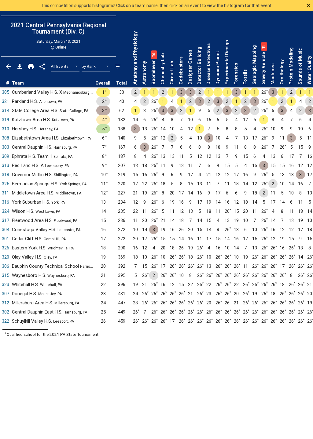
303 (5, 147)
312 (5, 303)
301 (5, 238)
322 (5, 321)
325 (5, 184)
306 (5, 266)
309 (5, 156)
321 (5, 101)
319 (5, 119)
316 (5, 202)
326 (5, 248)
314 (5, 110)
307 (5, 293)
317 (5, 220)
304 (5, 229)
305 (5, 92)
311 (5, 193)
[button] (153, 54)
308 (5, 138)
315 (5, 275)
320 (5, 257)
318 (5, 174)
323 (5, 284)
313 (5, 165)
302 (5, 312)
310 (5, 129)
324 (5, 211)
